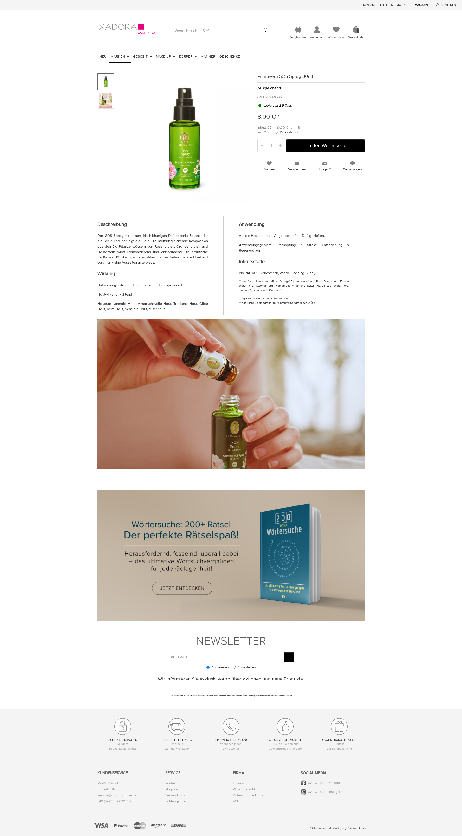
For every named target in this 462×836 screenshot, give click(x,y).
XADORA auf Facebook (325, 783)
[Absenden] (289, 657)
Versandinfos (175, 795)
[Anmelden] (317, 30)
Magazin (421, 5)
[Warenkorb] (355, 30)
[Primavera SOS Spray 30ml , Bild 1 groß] (106, 81)
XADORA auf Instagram (325, 792)
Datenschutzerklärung (250, 795)
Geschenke (229, 56)
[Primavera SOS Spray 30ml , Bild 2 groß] (106, 100)
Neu (103, 56)
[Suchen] (266, 30)
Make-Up (164, 56)
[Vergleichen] (298, 30)
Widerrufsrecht (244, 789)
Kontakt (369, 5)
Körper (186, 56)
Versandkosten (290, 132)
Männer (208, 56)
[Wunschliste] (336, 30)
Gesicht (141, 56)
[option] (184, 138)
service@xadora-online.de (116, 795)
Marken (118, 56)
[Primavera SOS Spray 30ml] (184, 138)
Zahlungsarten (176, 801)
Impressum (241, 783)
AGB (236, 801)
